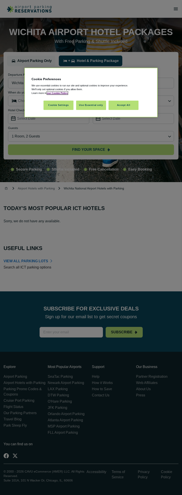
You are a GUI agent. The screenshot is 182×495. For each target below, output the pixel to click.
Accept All (123, 105)
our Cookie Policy (57, 93)
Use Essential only (91, 105)
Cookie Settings (58, 105)
